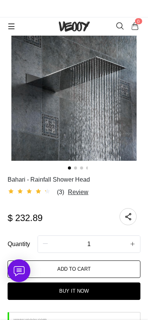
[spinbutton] (89, 244)
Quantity (19, 244)
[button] (45, 244)
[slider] (30, 191)
